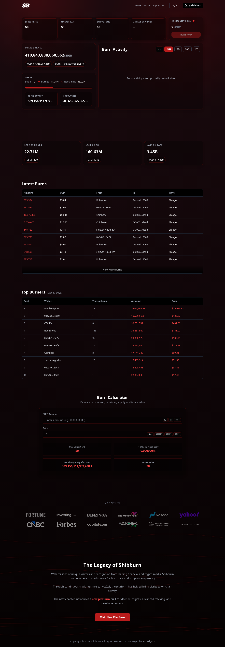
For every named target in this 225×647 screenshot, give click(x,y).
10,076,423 (30, 214)
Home (138, 5)
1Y (196, 49)
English (174, 5)
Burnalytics (148, 641)
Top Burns (158, 5)
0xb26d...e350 (52, 315)
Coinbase (101, 214)
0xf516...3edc (51, 374)
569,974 (28, 200)
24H (169, 49)
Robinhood (102, 200)
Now (150, 434)
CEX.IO (48, 323)
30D (187, 49)
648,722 (28, 229)
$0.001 (168, 434)
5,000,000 (29, 222)
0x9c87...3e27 (103, 207)
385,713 (28, 259)
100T (177, 420)
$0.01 (177, 434)
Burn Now (186, 34)
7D (178, 49)
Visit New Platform (112, 617)
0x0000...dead (140, 214)
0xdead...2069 (140, 200)
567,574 (28, 207)
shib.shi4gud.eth (105, 229)
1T (171, 420)
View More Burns (112, 269)
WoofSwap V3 (51, 308)
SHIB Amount (50, 414)
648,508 (28, 251)
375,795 (28, 237)
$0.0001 (159, 434)
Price (45, 428)
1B (165, 420)
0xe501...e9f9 (51, 345)
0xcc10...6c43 (51, 367)
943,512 (28, 244)
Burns (147, 5)
